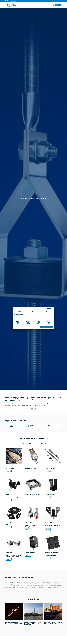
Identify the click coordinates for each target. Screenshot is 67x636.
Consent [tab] (19, 311)
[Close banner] (52, 308)
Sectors (27, 5)
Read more (33, 408)
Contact (46, 5)
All (23, 443)
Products (31, 5)
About (23, 5)
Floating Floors (50, 425)
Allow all (46, 326)
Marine (30, 443)
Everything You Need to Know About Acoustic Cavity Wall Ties (13, 623)
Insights (42, 5)
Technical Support (38, 5)
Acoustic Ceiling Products (13, 425)
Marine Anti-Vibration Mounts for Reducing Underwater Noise (53, 623)
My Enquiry (58, 5)
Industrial (36, 443)
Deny (20, 326)
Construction (43, 443)
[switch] (28, 323)
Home (20, 5)
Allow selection (33, 326)
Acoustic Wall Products (32, 425)
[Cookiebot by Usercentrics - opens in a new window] (47, 308)
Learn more (11, 426)
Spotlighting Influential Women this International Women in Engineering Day (32, 623)
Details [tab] (33, 311)
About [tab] (47, 311)
